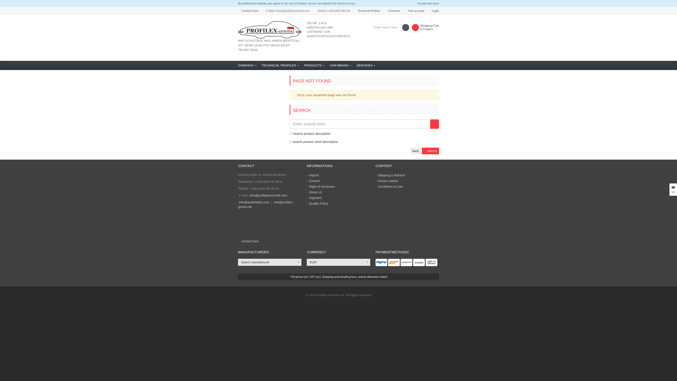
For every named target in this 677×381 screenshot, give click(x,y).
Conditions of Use (390, 186)
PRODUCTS (313, 65)
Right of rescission (322, 186)
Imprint (314, 175)
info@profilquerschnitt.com (268, 195)
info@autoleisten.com (254, 202)
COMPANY (246, 65)
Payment (315, 198)
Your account (416, 10)
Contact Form (249, 10)
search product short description (315, 142)
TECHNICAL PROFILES (279, 65)
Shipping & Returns (391, 175)
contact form (249, 241)
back (415, 151)
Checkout (394, 10)
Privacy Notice (388, 181)
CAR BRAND (339, 65)
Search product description (312, 133)
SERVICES (364, 65)
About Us (315, 192)
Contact (314, 181)
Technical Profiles (368, 10)
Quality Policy (318, 203)
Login (435, 10)
